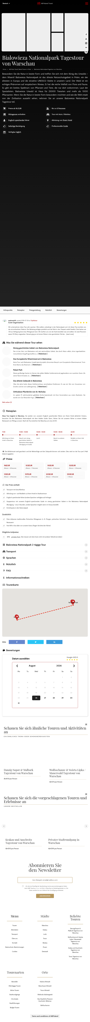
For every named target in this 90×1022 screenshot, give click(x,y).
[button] (17, 617)
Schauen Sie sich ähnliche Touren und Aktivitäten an (45, 730)
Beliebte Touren (75, 917)
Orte (45, 972)
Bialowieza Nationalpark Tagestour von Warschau (48, 69)
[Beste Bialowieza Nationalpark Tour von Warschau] (38, 32)
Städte (45, 916)
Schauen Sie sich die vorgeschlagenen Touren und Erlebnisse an (45, 800)
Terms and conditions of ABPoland (45, 1016)
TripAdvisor (34, 320)
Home (4, 69)
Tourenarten (15, 972)
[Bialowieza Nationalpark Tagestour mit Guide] (57, 42)
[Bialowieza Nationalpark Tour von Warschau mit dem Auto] (57, 22)
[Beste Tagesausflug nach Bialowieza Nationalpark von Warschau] (76, 32)
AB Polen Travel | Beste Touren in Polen (20, 69)
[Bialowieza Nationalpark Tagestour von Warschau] (13, 32)
